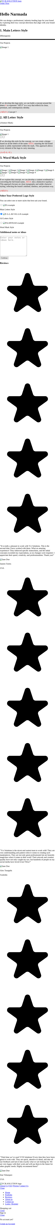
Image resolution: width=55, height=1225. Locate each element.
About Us (4, 1186)
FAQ (10, 1186)
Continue (4, 258)
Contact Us (23, 1186)
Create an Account (7, 1224)
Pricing (16, 1186)
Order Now (4, 3)
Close (2, 1188)
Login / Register (11, 1204)
